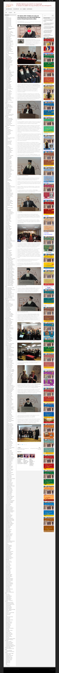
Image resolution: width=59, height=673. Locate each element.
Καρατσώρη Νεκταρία (9, 174)
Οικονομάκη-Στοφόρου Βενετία (10, 343)
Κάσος (7, 181)
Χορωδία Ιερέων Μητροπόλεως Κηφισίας (9, 652)
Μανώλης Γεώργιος (8, 229)
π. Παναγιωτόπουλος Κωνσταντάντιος (8, 449)
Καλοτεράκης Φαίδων (9, 156)
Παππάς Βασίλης (8, 527)
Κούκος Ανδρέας (8, 199)
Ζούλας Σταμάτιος (8, 129)
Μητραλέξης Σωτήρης (9, 257)
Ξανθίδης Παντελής (8, 339)
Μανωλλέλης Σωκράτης (9, 233)
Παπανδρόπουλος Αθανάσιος (10, 523)
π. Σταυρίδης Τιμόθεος (9, 479)
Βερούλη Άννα (8, 63)
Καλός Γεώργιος (8, 154)
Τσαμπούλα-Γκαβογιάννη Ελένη (10, 604)
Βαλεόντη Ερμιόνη (8, 56)
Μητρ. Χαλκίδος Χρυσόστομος (10, 293)
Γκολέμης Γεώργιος (8, 84)
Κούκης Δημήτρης (8, 197)
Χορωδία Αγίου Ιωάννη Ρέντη (10, 644)
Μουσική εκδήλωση (8, 312)
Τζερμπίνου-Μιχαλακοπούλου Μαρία (9, 592)
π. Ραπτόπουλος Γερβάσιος (9, 469)
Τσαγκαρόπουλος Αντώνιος (9, 602)
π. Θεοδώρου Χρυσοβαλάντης (10, 389)
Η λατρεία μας (8, 134)
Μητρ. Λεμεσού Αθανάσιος (9, 277)
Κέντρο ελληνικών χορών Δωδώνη (10, 186)
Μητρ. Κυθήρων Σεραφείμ (9, 276)
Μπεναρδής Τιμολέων (9, 323)
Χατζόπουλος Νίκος (8, 635)
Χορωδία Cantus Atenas (9, 643)
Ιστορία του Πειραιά (8, 149)
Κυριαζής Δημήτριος (8, 209)
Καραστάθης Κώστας (8, 173)
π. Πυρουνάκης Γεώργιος (9, 467)
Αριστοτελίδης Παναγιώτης (9, 51)
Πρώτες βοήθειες (8, 547)
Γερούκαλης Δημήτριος (9, 74)
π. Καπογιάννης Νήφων (9, 398)
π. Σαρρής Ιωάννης (8, 471)
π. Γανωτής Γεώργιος (9, 368)
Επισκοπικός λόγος (8, 122)
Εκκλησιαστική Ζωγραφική (9, 119)
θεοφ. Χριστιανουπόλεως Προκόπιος (9, 298)
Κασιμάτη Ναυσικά (8, 179)
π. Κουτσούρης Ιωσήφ (9, 412)
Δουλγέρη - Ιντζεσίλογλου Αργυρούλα (9, 107)
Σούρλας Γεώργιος (8, 572)
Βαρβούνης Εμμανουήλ (9, 61)
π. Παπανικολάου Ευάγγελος (10, 454)
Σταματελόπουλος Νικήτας (9, 579)
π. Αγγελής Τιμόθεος (8, 346)
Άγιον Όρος (7, 55)
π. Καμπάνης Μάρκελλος (9, 396)
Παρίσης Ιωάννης (8, 530)
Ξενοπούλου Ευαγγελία (9, 340)
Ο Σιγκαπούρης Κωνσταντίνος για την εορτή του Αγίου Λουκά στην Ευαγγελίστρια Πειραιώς (49, 24)
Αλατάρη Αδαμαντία (8, 36)
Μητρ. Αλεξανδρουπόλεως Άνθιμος (10, 258)
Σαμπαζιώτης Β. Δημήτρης (9, 553)
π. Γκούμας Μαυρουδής (9, 374)
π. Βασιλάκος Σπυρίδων (9, 362)
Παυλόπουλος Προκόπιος (9, 533)
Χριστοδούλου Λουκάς (9, 659)
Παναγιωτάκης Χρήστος (9, 506)
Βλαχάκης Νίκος (8, 65)
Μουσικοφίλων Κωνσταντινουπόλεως (8, 318)
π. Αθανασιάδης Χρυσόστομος (10, 350)
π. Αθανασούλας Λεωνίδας (9, 351)
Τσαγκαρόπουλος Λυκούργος (10, 603)
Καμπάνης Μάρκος (8, 158)
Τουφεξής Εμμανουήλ (9, 598)
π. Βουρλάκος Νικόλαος (9, 366)
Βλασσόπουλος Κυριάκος (9, 64)
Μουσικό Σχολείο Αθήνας (9, 315)
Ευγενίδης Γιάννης (8, 124)
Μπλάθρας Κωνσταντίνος (9, 325)
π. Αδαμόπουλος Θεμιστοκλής (10, 347)
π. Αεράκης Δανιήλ (8, 348)
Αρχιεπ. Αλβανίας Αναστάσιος (10, 53)
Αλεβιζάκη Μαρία (8, 37)
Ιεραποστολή (7, 146)
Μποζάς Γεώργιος (8, 326)
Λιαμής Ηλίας (7, 222)
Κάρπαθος (7, 178)
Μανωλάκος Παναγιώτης (9, 232)
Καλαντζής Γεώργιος (8, 151)
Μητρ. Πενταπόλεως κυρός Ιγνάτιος (9, 286)
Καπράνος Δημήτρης (8, 162)
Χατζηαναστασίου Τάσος (9, 633)
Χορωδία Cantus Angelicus (9, 642)
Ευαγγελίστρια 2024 (8, 23)
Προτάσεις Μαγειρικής (9, 545)
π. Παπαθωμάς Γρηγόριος (9, 453)
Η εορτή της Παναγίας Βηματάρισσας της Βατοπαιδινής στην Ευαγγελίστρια (48, 35)
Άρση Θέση (7, 52)
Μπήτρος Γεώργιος (8, 324)
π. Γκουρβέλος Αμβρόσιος (9, 375)
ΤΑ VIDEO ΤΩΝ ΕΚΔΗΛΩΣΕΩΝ (48, 234)
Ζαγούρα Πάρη (8, 127)
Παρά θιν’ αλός (8, 528)
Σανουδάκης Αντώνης (9, 556)
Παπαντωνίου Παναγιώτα (9, 524)
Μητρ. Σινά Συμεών (8, 290)
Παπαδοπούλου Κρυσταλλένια (10, 519)
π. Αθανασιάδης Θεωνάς (9, 349)
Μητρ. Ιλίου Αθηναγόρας (9, 273)
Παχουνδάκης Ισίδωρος (9, 534)
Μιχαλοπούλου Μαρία (9, 306)
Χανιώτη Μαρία (8, 631)
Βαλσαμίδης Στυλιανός (9, 58)
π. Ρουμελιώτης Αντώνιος (9, 470)
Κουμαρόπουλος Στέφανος (9, 203)
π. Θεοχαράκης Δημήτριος (9, 390)
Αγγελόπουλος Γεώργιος (9, 31)
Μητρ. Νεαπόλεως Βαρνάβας (10, 281)
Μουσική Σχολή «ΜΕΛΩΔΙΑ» (10, 314)
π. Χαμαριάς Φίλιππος (9, 494)
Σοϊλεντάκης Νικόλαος (9, 568)
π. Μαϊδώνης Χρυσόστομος (9, 424)
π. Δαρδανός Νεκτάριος (9, 376)
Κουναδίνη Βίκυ (8, 204)
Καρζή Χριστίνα (8, 177)
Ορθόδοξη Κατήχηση (8, 345)
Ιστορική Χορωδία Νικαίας (9, 150)
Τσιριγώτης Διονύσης (8, 610)
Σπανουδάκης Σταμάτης (9, 574)
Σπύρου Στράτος (8, 577)
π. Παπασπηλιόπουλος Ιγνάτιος (10, 457)
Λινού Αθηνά (7, 224)
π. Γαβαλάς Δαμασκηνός (9, 367)
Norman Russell (8, 336)
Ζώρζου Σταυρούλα (8, 133)
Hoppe (7, 135)
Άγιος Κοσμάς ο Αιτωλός (9, 34)
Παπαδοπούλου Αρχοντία (9, 518)
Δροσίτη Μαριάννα (8, 112)
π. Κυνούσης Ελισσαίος (9, 415)
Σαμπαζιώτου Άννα (8, 555)
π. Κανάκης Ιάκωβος (8, 397)
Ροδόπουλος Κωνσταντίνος (9, 551)
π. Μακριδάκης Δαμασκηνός (9, 425)
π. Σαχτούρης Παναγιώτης (9, 472)
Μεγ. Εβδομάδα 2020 (9, 247)
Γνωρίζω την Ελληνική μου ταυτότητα (9, 89)
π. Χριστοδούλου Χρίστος (9, 497)
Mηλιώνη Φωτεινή (8, 256)
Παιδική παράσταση (8, 504)
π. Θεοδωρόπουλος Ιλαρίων (9, 388)
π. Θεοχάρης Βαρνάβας (9, 391)
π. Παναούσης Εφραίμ (9, 450)
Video (29, 22)
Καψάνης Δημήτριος (8, 185)
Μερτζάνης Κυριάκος (8, 253)
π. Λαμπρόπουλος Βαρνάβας (10, 420)
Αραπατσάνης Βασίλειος (9, 49)
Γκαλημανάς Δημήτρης (9, 81)
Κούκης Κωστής (8, 198)
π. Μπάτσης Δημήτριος (9, 441)
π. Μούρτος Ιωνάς (8, 440)
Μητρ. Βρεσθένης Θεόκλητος (10, 263)
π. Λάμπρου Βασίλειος (9, 417)
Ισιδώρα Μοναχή (8, 147)
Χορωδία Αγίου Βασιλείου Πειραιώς (10, 638)
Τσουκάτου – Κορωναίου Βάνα (10, 612)
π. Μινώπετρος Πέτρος (9, 438)
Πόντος (7, 543)
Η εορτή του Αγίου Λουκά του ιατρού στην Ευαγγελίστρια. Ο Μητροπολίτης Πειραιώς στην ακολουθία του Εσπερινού (48, 31)
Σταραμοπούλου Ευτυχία (9, 580)
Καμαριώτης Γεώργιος (9, 157)
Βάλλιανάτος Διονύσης (9, 57)
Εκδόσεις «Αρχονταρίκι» (9, 118)
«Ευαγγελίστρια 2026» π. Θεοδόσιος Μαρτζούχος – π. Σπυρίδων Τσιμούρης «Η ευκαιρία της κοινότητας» (32, 462)
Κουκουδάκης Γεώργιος (9, 200)
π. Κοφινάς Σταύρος (8, 413)
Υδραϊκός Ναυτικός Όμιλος (9, 616)
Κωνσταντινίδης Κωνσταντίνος (10, 212)
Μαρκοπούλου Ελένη (8, 238)
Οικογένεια (7, 342)
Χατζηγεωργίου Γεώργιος (9, 630)
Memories (7, 249)
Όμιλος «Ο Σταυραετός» (9, 344)
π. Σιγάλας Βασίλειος (8, 473)
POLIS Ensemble (8, 549)
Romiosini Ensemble (8, 552)
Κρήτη (6, 206)
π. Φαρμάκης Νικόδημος (9, 492)
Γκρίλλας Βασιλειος (8, 87)
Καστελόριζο (7, 182)
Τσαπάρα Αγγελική (8, 605)
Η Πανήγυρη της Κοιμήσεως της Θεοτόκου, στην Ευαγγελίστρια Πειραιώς (48, 20)
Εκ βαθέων (7, 117)
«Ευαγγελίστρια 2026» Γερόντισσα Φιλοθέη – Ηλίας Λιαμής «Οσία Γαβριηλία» (26, 461)
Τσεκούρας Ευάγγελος (9, 607)
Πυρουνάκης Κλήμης (8, 548)
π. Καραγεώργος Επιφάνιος (9, 399)
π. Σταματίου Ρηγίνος (9, 477)
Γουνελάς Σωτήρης (8, 90)
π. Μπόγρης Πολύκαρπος (9, 443)
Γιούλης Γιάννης (8, 80)
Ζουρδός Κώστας (8, 132)
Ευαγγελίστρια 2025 (8, 24)
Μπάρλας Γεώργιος (8, 320)
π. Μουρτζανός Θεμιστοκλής (9, 439)
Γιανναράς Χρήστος (8, 79)
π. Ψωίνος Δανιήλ (8, 503)
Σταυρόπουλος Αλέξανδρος (9, 583)
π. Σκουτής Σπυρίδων (9, 476)
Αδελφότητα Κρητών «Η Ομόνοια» (10, 35)
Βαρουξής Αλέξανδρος (9, 62)
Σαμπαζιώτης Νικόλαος (9, 554)
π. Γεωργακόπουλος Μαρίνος (10, 371)
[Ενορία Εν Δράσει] (29, 4)
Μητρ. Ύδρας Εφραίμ (9, 292)
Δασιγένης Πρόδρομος (9, 93)
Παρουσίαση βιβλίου (8, 531)
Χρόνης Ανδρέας (8, 660)
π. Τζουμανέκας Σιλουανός (9, 482)
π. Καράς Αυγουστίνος (9, 401)
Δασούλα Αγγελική (8, 94)
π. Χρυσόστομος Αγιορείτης (9, 501)
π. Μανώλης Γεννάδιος (9, 426)
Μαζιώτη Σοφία (8, 227)
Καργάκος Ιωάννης (8, 175)
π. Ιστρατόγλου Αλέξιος (9, 393)
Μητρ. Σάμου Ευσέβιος (9, 288)
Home (6, 12)
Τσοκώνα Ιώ (7, 611)
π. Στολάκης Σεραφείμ (9, 480)
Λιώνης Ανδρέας (8, 225)
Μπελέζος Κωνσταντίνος (9, 321)
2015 (14, 12)
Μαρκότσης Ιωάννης (8, 237)
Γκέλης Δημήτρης (8, 82)
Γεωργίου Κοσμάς (8, 77)
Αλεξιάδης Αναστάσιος (9, 38)
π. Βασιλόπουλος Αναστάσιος (10, 363)
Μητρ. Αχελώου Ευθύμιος (9, 262)
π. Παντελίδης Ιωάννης (9, 451)
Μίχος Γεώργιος (8, 307)
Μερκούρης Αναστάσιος (9, 254)
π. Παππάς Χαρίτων (8, 455)
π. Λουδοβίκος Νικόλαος (9, 423)
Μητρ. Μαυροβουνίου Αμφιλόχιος (10, 279)
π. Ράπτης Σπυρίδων (8, 468)
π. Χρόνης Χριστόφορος (9, 498)
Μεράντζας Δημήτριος (9, 252)
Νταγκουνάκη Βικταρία (9, 337)
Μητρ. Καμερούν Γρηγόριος (9, 274)
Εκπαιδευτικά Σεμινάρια (9, 26)
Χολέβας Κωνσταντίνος (9, 636)
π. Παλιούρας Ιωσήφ (8, 446)
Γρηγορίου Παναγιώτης (9, 91)
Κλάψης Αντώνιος (8, 187)
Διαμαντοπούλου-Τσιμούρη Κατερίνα (9, 102)
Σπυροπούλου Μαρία (9, 575)
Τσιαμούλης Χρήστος (8, 608)
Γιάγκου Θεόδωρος (8, 78)
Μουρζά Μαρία (8, 310)
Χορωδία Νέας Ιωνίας (9, 656)
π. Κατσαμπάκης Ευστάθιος (9, 403)
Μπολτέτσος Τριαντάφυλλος (9, 327)
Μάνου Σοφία (7, 230)
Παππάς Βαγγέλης (8, 526)
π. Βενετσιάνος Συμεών (9, 364)
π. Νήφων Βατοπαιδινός (9, 445)
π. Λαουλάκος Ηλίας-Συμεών (10, 418)
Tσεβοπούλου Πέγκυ (8, 606)
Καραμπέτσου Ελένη (8, 171)
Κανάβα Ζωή (7, 159)
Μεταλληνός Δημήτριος (9, 255)
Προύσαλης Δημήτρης (9, 546)
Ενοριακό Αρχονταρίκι (9, 121)
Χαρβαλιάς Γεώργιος (8, 632)
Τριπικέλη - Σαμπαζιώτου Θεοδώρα (9, 600)
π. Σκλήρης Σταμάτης (9, 475)
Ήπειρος (7, 136)
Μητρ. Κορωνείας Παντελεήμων (10, 275)
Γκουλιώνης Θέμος (8, 85)
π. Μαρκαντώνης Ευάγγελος (9, 428)
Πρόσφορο (7, 544)
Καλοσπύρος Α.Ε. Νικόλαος (9, 155)
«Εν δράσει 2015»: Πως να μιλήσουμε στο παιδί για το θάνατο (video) (23, 448)
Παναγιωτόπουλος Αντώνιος (9, 507)
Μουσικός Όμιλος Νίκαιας (9, 313)
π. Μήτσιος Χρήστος (8, 437)
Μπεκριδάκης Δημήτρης (9, 322)
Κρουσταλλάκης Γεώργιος (9, 207)
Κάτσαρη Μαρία (8, 183)
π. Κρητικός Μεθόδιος (9, 414)
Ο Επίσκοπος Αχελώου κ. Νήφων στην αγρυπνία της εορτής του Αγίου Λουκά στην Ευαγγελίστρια (49, 27)
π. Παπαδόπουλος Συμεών (9, 452)
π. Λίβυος (7, 422)
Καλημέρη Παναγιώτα (9, 152)
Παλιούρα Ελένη (8, 505)
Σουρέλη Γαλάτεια (8, 571)
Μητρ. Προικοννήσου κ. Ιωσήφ (10, 287)
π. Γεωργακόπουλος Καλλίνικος (10, 370)
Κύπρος (7, 208)
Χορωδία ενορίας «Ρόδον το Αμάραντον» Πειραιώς (9, 647)
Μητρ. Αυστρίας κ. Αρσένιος (9, 261)
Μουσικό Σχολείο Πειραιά (9, 316)
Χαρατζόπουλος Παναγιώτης (9, 628)
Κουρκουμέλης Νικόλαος (9, 205)
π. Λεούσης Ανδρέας (8, 421)
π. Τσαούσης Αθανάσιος (9, 483)
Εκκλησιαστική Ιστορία (9, 120)
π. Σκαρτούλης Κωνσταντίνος (10, 474)
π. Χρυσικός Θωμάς (8, 499)
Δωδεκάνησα (7, 113)
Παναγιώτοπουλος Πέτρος (9, 508)
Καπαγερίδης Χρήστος (9, 161)
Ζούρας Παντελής (8, 131)
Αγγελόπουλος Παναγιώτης (9, 32)
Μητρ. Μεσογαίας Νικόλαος (9, 280)
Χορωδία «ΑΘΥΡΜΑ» (9, 641)
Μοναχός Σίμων (8, 308)
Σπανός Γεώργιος (8, 573)
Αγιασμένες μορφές (8, 33)
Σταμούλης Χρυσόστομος (9, 582)
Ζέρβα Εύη (7, 128)
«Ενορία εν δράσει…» (32, 44)
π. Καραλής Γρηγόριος (9, 400)
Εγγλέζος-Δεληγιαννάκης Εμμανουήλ (8, 116)
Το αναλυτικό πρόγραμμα (48, 150)
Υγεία (6, 615)
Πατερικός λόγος (8, 532)
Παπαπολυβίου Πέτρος (9, 525)
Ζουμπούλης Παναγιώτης (9, 130)
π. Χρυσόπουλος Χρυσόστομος (10, 500)
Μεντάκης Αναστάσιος (9, 250)
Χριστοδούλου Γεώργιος (9, 658)
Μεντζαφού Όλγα (8, 251)
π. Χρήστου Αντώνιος (9, 495)
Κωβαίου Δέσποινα (8, 210)
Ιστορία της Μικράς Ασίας (9, 148)
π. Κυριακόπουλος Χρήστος (9, 416)
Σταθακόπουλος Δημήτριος (9, 578)
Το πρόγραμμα (46, 183)
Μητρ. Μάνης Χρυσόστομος (9, 278)
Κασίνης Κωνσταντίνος (9, 180)
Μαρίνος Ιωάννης (8, 236)
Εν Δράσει (10, 12)
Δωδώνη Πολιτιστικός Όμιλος (10, 114)
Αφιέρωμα (7, 54)
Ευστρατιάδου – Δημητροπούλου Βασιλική (10, 126)
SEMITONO (7, 559)
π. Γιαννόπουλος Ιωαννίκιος (9, 373)
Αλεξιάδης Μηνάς (8, 39)
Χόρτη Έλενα (7, 637)
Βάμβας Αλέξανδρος (8, 59)
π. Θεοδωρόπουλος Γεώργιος (10, 387)
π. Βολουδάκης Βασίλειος (9, 365)
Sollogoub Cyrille (8, 570)
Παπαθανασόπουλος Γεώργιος (10, 520)
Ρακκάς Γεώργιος (8, 550)
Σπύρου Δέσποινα (8, 569)
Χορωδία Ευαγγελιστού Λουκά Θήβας (9, 649)
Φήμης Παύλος (8, 618)
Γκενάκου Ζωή (8, 83)
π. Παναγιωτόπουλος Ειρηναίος (10, 447)
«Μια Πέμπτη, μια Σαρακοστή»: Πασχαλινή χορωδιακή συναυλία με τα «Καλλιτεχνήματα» (20, 461)
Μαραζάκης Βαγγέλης (9, 234)
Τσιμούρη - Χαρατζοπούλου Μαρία (10, 609)
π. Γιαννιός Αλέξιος (8, 372)
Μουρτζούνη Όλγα (8, 311)
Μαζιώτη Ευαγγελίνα (8, 226)
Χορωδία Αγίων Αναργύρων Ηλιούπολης (9, 640)
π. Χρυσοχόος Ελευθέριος (9, 502)
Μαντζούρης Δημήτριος (9, 231)
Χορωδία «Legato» (8, 654)
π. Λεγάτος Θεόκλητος (9, 419)
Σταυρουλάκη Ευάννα (9, 584)
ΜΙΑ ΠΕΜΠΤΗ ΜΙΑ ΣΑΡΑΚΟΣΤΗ (10, 28)
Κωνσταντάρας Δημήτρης (9, 211)
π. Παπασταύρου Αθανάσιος (9, 458)
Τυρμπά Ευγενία (8, 614)
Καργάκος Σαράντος (8, 176)
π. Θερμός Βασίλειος (8, 392)
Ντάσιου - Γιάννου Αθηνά (9, 338)
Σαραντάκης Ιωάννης (8, 558)
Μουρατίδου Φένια (8, 309)
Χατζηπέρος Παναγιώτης (9, 634)
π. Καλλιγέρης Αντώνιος (9, 395)
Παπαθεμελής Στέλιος (9, 521)
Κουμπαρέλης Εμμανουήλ (9, 201)
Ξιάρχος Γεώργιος (8, 341)
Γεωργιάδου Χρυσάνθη (9, 76)
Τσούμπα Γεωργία (8, 613)
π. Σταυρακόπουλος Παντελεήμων (10, 478)
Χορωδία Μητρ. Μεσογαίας (9, 655)
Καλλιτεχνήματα (8, 153)
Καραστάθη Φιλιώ (8, 172)
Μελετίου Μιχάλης (8, 248)
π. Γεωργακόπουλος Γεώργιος (10, 369)
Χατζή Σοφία (7, 629)
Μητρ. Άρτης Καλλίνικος (9, 260)
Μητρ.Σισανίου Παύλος (9, 291)
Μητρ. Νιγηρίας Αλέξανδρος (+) (10, 282)
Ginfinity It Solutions (17, 669)
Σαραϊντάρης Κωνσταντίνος (9, 557)
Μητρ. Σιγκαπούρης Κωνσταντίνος (10, 289)
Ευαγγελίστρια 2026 (8, 25)
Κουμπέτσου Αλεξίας (8, 202)
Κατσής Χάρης (8, 184)
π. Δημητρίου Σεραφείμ (9, 377)
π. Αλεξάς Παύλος (8, 352)
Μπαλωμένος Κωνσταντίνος (9, 319)
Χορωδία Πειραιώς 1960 (9, 657)
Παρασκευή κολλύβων (9, 529)
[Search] (53, 15)
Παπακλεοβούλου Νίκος (9, 522)
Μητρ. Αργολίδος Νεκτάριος (9, 259)
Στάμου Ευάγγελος (8, 581)
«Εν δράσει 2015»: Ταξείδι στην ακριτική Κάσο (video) (35, 448)
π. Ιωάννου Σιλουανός (9, 394)
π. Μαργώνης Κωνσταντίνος (9, 427)
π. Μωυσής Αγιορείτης (9, 444)
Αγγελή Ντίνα (7, 30)
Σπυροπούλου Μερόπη (9, 576)
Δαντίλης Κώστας (8, 92)
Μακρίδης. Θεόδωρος (9, 228)
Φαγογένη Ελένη (8, 617)
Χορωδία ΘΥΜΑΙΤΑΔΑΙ (9, 650)
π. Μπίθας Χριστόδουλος (9, 442)
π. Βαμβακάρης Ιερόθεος (9, 361)
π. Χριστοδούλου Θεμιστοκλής (10, 496)
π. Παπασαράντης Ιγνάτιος (9, 456)
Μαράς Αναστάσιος (8, 235)
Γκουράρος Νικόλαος (8, 86)
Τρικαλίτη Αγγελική (8, 599)
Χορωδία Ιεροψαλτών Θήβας (10, 653)
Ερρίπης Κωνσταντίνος (9, 123)
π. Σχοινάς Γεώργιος (8, 481)
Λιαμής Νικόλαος (8, 223)
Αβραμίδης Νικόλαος (8, 29)
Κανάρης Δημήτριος (8, 160)
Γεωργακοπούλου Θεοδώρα (9, 75)
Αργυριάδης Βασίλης (8, 50)
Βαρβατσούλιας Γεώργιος (9, 60)
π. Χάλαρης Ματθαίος (9, 493)
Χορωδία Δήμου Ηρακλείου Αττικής (10, 645)
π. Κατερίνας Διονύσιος (9, 402)
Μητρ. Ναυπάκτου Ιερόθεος (9, 283)
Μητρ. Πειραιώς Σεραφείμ (9, 284)
